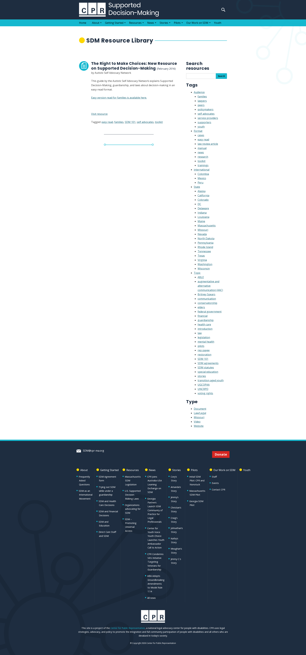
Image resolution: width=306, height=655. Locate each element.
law (200, 333)
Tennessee (204, 251)
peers (201, 105)
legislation (204, 337)
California (203, 195)
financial (203, 316)
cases (201, 135)
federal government (210, 311)
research (203, 156)
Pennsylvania (205, 243)
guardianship (206, 320)
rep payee (204, 350)
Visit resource (99, 114)
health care (204, 324)
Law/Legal (200, 413)
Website (199, 426)
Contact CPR (218, 489)
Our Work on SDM (197, 23)
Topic (197, 273)
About (95, 23)
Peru (200, 182)
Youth (217, 23)
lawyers (202, 101)
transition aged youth (211, 380)
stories (202, 376)
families (119, 122)
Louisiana (203, 217)
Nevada (202, 234)
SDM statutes (206, 367)
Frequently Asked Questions (84, 480)
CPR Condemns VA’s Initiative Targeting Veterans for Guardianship (155, 562)
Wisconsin (204, 268)
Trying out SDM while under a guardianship (107, 491)
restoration (204, 354)
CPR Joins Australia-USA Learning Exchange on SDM (154, 484)
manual (202, 148)
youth (201, 126)
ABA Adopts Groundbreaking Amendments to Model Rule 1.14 (155, 583)
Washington (205, 264)
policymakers (205, 109)
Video (197, 421)
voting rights (205, 393)
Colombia (203, 174)
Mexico (202, 178)
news (201, 152)
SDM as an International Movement (85, 494)
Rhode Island (205, 247)
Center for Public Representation (127, 628)
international (201, 169)
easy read (107, 122)
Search (221, 76)
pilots (201, 346)
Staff (214, 476)
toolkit (159, 122)
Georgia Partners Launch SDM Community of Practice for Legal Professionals (155, 510)
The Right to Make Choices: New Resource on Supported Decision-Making (134, 66)
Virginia (202, 260)
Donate (221, 454)
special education (208, 372)
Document (200, 408)
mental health (206, 341)
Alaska (201, 191)
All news (151, 597)
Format (198, 131)
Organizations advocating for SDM (133, 509)
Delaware (203, 208)
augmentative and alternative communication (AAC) (210, 286)
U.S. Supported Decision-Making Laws (133, 494)
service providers (208, 118)
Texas (201, 255)
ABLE (201, 277)
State (197, 187)
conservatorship (207, 303)
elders (201, 307)
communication (207, 298)
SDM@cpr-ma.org (93, 450)
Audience (199, 92)
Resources (135, 23)
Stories (164, 23)
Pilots (177, 23)
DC (199, 204)
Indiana (202, 212)
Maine (201, 221)
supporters (204, 122)
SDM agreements (208, 363)
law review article (208, 144)
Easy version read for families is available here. (119, 97)
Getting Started (114, 23)
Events (215, 483)
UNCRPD (203, 389)
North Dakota (206, 238)
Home (82, 23)
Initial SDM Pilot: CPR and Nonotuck (196, 480)
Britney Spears (206, 294)
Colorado (203, 200)
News (150, 23)
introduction (205, 329)
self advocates (145, 122)
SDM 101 (130, 122)
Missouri (203, 230)
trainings (203, 165)
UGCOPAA (204, 384)
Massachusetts (207, 225)
